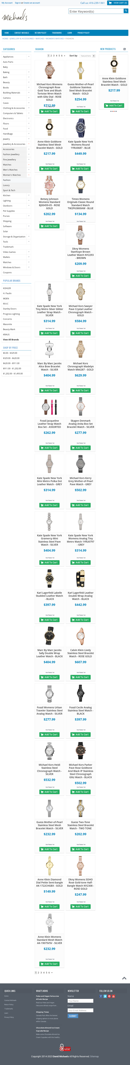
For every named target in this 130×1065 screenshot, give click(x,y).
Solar (5, 231)
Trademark (8, 246)
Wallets (6, 257)
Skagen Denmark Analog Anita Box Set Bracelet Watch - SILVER (80, 424)
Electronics (8, 118)
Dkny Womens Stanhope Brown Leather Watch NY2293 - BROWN (80, 253)
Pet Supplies (9, 211)
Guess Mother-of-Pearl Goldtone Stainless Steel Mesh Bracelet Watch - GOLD (81, 89)
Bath (5, 77)
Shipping (7, 221)
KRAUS (6, 334)
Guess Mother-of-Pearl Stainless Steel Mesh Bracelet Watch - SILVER (49, 825)
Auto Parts (8, 62)
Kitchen (6, 195)
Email (70, 1005)
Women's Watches (55, 38)
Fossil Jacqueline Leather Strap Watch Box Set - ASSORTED (49, 424)
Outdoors (7, 205)
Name (71, 996)
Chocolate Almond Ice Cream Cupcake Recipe (48, 1029)
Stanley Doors (10, 308)
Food (5, 128)
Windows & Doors (11, 267)
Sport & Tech (9, 190)
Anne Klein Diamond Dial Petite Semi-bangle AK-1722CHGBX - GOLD (49, 882)
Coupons (7, 272)
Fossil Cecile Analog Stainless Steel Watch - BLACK (80, 710)
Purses (6, 216)
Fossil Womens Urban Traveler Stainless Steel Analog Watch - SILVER (49, 710)
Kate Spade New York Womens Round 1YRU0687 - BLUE (80, 145)
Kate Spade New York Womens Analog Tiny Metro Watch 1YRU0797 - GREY (80, 540)
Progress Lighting (11, 314)
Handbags (8, 133)
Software (7, 226)
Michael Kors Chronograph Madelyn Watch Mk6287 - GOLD (81, 366)
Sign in (18, 3)
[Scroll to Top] (125, 979)
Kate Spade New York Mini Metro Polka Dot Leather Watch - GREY (49, 481)
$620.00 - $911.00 (11, 363)
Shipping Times (42, 1012)
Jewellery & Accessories (22, 38)
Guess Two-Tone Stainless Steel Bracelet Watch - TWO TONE (80, 825)
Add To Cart (51, 111)
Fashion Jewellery (11, 154)
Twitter (105, 996)
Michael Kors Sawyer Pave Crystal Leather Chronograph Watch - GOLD (80, 310)
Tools (5, 241)
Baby (5, 67)
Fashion (7, 180)
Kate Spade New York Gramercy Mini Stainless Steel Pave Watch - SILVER (49, 540)
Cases (6, 103)
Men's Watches (10, 169)
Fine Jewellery (9, 159)
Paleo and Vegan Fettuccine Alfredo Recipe (47, 997)
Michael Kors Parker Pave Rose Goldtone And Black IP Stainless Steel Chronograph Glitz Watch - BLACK (80, 771)
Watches (40, 38)
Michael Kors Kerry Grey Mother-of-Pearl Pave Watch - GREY (80, 481)
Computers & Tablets (13, 113)
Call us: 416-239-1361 (92, 3)
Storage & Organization (14, 236)
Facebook (101, 996)
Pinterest (109, 996)
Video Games (9, 252)
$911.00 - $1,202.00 (12, 368)
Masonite (7, 324)
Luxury (6, 185)
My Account (7, 3)
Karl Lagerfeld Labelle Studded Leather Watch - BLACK (49, 596)
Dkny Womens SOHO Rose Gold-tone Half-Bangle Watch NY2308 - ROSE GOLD (80, 884)
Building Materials (11, 92)
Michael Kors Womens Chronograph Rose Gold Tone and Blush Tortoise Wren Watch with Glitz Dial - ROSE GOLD (49, 92)
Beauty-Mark (9, 329)
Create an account (31, 3)
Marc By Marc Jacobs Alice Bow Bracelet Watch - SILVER (49, 366)
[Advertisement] (82, 22)
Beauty (6, 82)
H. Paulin (7, 293)
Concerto (7, 319)
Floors (6, 123)
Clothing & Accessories (14, 108)
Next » (65, 55)
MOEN (6, 298)
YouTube (113, 996)
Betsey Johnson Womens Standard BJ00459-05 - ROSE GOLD (49, 203)
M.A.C (5, 303)
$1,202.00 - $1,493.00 (13, 373)
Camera (7, 98)
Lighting (7, 200)
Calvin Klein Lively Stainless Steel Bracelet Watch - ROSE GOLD (80, 653)
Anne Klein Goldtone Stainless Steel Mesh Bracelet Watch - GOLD (49, 145)
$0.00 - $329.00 (10, 353)
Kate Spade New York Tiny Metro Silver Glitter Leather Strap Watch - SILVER (49, 310)
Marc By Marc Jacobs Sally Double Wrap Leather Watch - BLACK (49, 653)
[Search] (126, 11)
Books (6, 87)
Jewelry (6, 139)
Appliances (8, 56)
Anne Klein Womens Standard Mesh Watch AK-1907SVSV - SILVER (49, 940)
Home (5, 38)
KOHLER (7, 288)
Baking (6, 72)
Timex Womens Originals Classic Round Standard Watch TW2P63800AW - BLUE (80, 203)
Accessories (8, 149)
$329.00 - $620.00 (11, 358)
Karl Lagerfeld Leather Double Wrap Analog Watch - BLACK (80, 596)
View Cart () (120, 3)
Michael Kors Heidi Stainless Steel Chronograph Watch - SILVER (49, 769)
